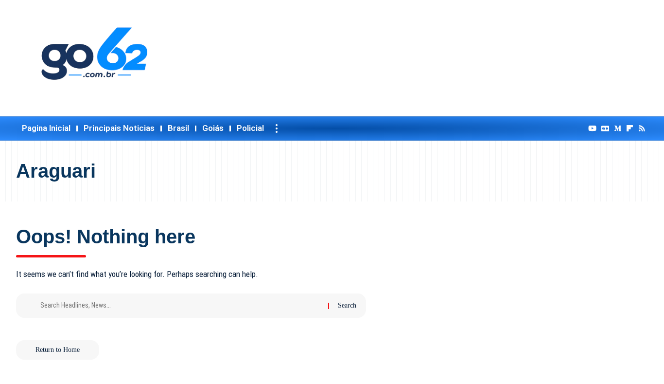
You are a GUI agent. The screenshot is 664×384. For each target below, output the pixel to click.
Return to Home (57, 349)
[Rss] (642, 128)
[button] (276, 128)
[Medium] (618, 128)
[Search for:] (180, 305)
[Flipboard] (630, 128)
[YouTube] (592, 128)
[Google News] (605, 128)
